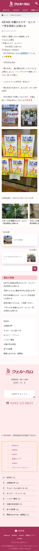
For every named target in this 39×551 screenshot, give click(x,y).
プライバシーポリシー (20, 468)
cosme (14, 454)
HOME (20, 530)
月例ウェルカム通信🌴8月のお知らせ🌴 (19, 291)
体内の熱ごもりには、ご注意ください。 (19, 303)
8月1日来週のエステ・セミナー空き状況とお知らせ (19, 296)
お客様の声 (8, 326)
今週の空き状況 (17, 198)
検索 (34, 268)
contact (14, 463)
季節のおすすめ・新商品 (13, 353)
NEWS (6, 321)
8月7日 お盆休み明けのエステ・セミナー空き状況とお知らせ (19, 284)
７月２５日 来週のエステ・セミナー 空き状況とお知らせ (19, 309)
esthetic (15, 450)
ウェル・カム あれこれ (12, 330)
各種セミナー (17, 459)
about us (15, 445)
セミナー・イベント (11, 335)
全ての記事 (29, 198)
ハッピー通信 (9, 340)
